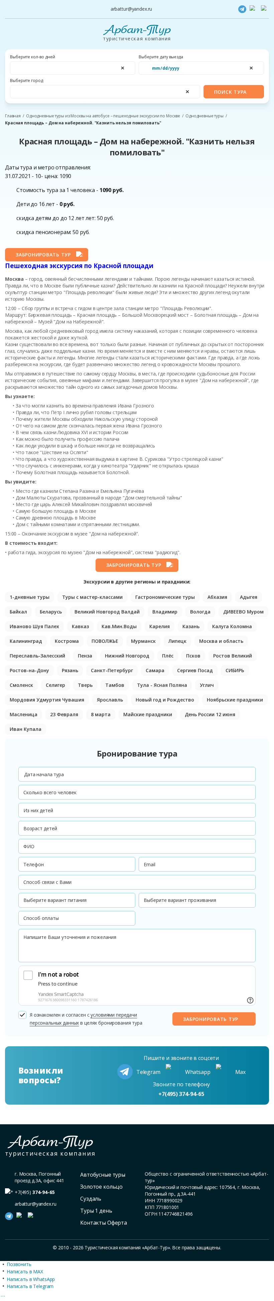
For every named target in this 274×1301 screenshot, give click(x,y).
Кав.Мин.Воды (119, 626)
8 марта (101, 714)
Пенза (85, 656)
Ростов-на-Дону (29, 670)
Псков (193, 656)
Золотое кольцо (101, 1186)
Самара (155, 670)
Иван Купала (25, 729)
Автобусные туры (102, 1174)
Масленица (23, 714)
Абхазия (217, 597)
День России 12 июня (210, 714)
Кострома (67, 641)
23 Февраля (64, 714)
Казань (190, 626)
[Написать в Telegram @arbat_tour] (242, 9)
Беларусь (51, 611)
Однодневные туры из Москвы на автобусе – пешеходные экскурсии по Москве (103, 116)
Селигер (55, 685)
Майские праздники (147, 714)
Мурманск (143, 641)
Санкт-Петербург (112, 670)
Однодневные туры (204, 116)
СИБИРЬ (235, 670)
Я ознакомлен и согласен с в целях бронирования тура (86, 1019)
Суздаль (90, 1198)
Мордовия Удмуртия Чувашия (47, 700)
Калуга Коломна (232, 626)
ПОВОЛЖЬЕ (105, 641)
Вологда (200, 611)
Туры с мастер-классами (92, 597)
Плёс (167, 656)
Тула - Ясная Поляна (162, 685)
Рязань (70, 670)
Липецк (177, 641)
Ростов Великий (232, 656)
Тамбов (114, 685)
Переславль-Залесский (37, 656)
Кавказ (80, 626)
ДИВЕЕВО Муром (243, 611)
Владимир (164, 611)
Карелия (159, 626)
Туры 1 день (96, 1210)
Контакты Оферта (103, 1222)
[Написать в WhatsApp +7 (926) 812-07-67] (254, 9)
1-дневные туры (29, 597)
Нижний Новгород (127, 656)
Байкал (18, 611)
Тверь (85, 685)
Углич (207, 685)
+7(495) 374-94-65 (181, 1094)
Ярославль (110, 700)
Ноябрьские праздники (235, 700)
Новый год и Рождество (165, 700)
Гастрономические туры (165, 597)
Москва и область (221, 641)
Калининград (26, 641)
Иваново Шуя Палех (34, 626)
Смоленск (21, 685)
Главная (13, 116)
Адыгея (248, 597)
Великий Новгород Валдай (107, 611)
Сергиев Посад (195, 670)
